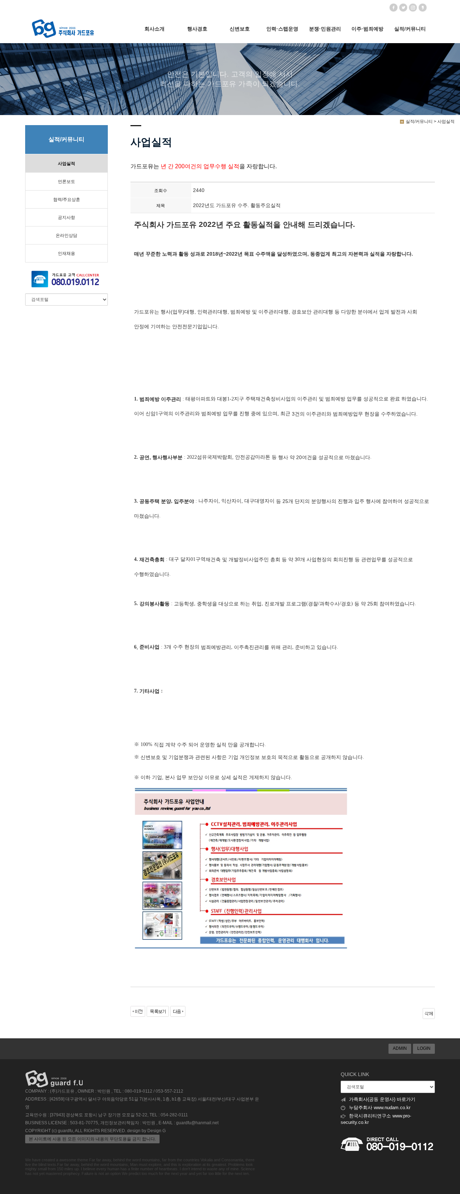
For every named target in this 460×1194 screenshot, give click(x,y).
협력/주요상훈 (66, 199)
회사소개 (154, 29)
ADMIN (400, 1048)
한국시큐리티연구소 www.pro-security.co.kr (376, 1119)
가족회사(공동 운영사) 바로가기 (382, 1099)
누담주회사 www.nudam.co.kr (379, 1107)
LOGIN (424, 1048)
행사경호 (197, 29)
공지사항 (66, 217)
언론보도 (66, 181)
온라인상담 (66, 235)
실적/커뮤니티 (410, 29)
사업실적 (66, 163)
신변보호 (240, 29)
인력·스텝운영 (282, 29)
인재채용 (66, 253)
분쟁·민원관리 (325, 29)
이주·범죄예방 (367, 29)
